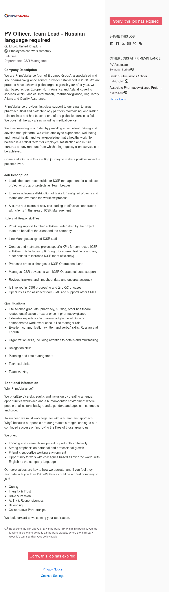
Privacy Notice (52, 569)
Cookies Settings (52, 575)
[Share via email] (129, 43)
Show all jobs (118, 99)
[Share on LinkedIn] (112, 43)
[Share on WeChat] (140, 43)
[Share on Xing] (134, 43)
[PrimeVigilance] (16, 16)
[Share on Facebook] (117, 43)
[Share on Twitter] (123, 43)
